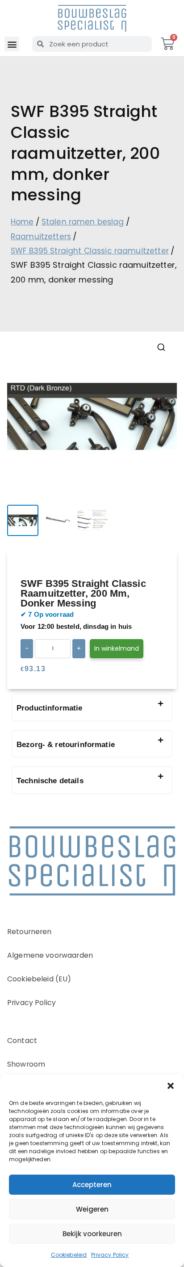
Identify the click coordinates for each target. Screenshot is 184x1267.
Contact (22, 1040)
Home (22, 221)
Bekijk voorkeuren (92, 1233)
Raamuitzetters (41, 236)
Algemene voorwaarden (50, 955)
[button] (170, 1085)
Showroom (26, 1064)
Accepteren (92, 1184)
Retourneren (29, 931)
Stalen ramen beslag (83, 221)
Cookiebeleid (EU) (39, 979)
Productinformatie (50, 708)
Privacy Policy (110, 1255)
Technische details (50, 781)
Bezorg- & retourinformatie (66, 744)
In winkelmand (116, 648)
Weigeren (92, 1209)
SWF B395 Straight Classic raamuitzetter (90, 250)
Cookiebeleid (69, 1255)
